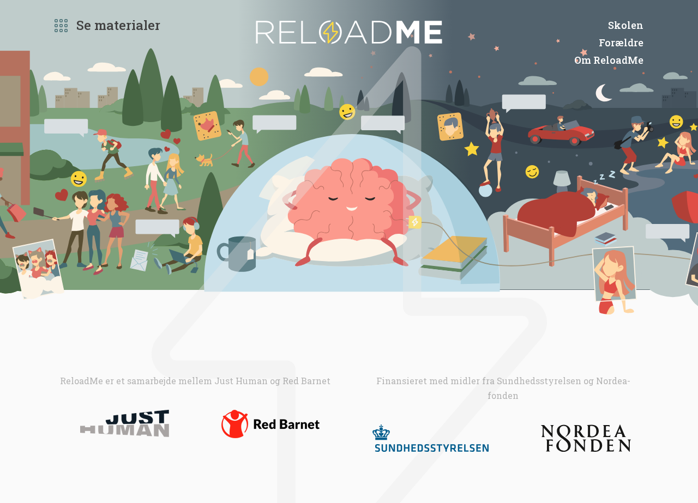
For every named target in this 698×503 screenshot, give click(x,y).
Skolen (625, 25)
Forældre (621, 43)
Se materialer (118, 25)
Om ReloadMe (608, 60)
